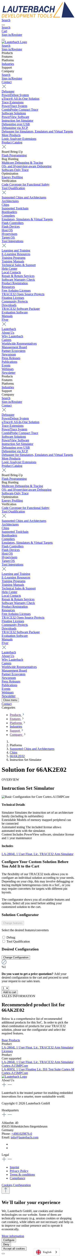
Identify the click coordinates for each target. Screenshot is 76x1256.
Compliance (17, 1178)
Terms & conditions (22, 1174)
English (47, 1252)
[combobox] (47, 1252)
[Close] (3, 1253)
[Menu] (3, 24)
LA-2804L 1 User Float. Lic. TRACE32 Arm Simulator (37, 854)
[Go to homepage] (38, 16)
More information (13, 1236)
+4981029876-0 (21, 1133)
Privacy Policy (19, 1171)
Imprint (14, 1167)
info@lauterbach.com (24, 1137)
